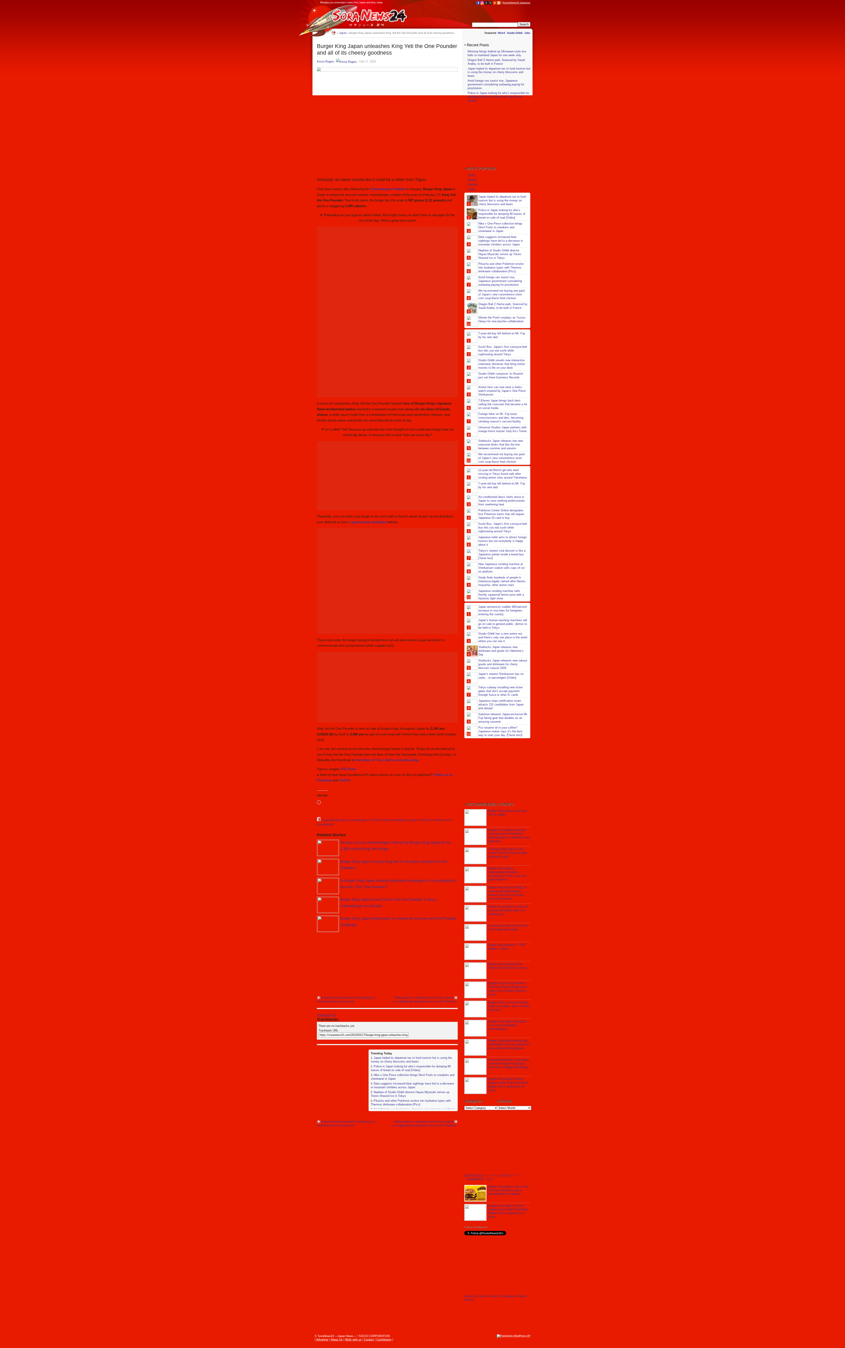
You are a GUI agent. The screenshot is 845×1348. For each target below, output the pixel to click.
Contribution (507, 1296)
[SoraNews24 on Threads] (486, 2)
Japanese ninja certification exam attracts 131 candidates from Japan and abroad (501, 704)
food (386, 820)
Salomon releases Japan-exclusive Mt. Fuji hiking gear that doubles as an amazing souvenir (503, 718)
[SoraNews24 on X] (490, 2)
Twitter (344, 780)
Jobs (527, 33)
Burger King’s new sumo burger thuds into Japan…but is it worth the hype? (508, 1006)
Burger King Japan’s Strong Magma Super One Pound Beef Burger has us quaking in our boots (508, 1084)
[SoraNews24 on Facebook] (478, 2)
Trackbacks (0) (326, 1015)
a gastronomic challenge (367, 522)
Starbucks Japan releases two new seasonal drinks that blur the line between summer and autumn (500, 444)
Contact (492, 1296)
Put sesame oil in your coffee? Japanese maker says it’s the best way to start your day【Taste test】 (501, 731)
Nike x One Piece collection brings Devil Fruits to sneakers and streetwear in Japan (500, 227)
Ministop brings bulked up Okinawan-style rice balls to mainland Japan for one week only (497, 53)
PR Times (348, 769)
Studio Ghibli (514, 33)
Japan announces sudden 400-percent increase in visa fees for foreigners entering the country (502, 610)
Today (471, 175)
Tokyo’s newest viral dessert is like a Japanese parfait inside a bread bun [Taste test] (501, 554)
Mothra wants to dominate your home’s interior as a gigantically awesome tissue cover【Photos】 (425, 999)
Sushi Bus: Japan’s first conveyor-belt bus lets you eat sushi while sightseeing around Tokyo (502, 350)
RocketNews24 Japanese (516, 2)
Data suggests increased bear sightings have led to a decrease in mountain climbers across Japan (412, 1085)
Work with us (353, 1339)
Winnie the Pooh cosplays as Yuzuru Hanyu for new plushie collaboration (501, 319)
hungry (412, 820)
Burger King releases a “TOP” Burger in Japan (507, 946)
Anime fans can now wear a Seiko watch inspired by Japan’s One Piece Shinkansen (502, 390)
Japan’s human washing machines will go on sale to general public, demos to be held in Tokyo (502, 624)
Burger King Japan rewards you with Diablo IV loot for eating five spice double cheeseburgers (509, 1044)
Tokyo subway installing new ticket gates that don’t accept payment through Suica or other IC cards (500, 691)
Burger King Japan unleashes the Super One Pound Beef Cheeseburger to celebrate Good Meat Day (508, 835)
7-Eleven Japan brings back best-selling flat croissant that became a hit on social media (502, 404)
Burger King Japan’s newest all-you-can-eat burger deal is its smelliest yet (508, 910)
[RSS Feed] (499, 2)
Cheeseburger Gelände (388, 189)
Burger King (339, 820)
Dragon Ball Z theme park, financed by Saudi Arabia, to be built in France (496, 61)
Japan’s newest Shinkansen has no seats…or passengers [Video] (501, 675)
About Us (470, 1296)
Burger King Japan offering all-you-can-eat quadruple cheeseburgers (507, 1025)
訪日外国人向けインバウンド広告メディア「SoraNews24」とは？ (491, 1177)
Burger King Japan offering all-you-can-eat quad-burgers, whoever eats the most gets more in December (507, 893)
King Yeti (425, 820)
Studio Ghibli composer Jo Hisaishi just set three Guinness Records (500, 375)
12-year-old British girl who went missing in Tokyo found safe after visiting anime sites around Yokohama (502, 473)
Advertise (322, 1339)
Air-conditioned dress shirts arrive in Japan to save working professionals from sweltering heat (501, 500)
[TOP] (333, 33)
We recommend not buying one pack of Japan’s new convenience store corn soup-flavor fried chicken (501, 294)
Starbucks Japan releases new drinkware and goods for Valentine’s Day (501, 650)
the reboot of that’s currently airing (386, 760)
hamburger (399, 820)
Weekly (472, 180)
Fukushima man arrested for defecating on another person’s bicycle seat (346, 999)
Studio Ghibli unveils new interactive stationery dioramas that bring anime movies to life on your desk (501, 364)
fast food (375, 820)
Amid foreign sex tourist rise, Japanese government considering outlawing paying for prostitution (496, 84)
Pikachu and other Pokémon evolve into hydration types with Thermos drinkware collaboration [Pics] (411, 1102)
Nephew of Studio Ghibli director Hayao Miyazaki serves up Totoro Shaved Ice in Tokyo (499, 254)
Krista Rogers (325, 61)
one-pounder (324, 824)
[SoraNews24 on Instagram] (482, 2)
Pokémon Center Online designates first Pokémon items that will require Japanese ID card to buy (501, 514)
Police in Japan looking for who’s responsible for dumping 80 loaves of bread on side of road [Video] (411, 1068)
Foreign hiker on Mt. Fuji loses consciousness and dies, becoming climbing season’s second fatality (500, 417)
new (447, 820)
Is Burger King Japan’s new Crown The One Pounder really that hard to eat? (507, 852)
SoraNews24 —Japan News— (361, 16)
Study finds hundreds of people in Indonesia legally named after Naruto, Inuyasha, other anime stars (502, 581)
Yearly (472, 189)
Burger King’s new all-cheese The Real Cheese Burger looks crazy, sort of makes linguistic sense (507, 989)
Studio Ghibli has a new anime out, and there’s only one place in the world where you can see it (502, 637)
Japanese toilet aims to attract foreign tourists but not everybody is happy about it (502, 541)
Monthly (473, 184)
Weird (501, 33)
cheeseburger (358, 820)
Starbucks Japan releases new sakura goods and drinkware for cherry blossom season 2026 (502, 664)
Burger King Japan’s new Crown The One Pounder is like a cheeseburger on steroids (508, 1190)
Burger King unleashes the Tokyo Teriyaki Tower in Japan (507, 965)
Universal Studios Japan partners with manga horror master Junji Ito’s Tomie (502, 429)
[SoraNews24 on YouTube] (494, 2)
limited (438, 820)
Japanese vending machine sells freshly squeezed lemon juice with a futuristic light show (501, 594)
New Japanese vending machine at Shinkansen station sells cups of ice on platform (501, 567)
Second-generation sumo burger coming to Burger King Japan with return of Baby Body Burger (508, 1063)
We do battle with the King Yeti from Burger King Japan (507, 927)
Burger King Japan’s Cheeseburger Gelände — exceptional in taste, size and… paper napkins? (508, 874)
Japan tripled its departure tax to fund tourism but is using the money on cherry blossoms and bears (411, 1059)
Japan (326, 820)
